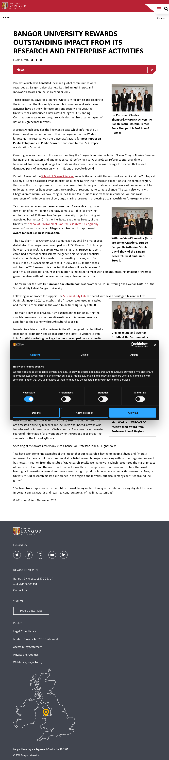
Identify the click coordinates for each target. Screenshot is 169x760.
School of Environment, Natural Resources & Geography (63, 224)
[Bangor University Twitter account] (32, 60)
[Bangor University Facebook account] (36, 60)
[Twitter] (17, 555)
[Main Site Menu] (159, 9)
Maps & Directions (31, 610)
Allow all (133, 412)
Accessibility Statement (27, 647)
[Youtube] (52, 555)
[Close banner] (155, 345)
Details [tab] (85, 354)
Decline (36, 412)
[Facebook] (29, 555)
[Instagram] (40, 555)
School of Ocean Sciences (57, 176)
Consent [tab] (35, 354)
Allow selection (84, 412)
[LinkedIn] (64, 555)
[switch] (66, 399)
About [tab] (134, 354)
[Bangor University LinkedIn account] (41, 60)
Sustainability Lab (74, 296)
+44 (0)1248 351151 (25, 584)
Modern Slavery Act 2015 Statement (35, 639)
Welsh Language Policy (27, 662)
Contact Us (20, 590)
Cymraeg (161, 18)
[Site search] (166, 9)
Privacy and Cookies (25, 654)
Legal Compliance (24, 631)
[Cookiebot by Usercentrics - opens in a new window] (133, 344)
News (7, 17)
